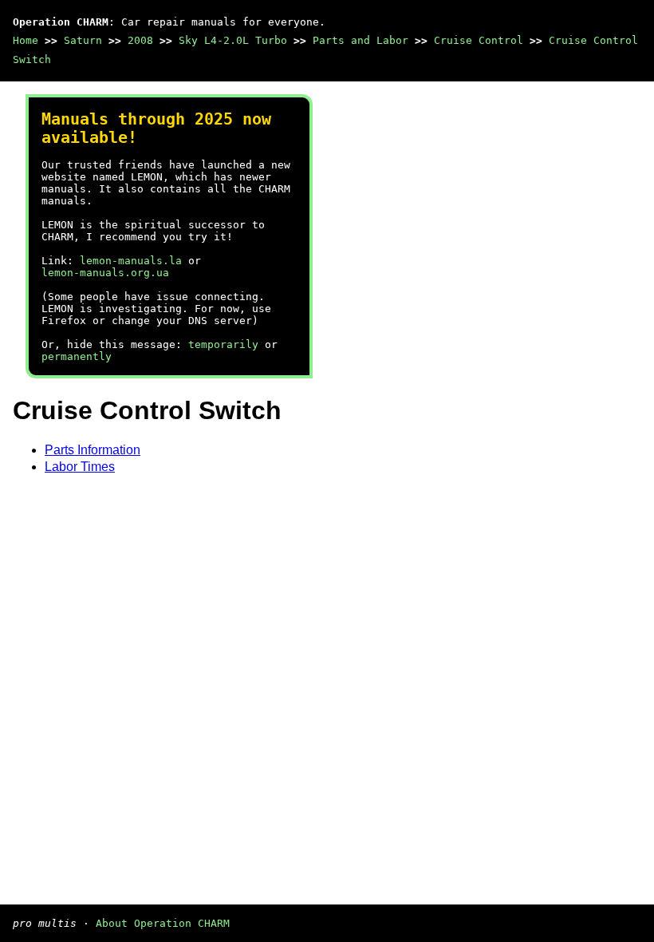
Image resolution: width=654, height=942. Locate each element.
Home (25, 40)
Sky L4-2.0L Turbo (233, 40)
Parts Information (92, 450)
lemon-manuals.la (131, 261)
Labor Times (80, 466)
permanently (76, 356)
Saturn (83, 40)
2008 (140, 40)
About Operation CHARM (163, 923)
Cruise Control (478, 40)
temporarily (223, 344)
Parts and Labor (360, 40)
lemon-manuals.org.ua (105, 273)
